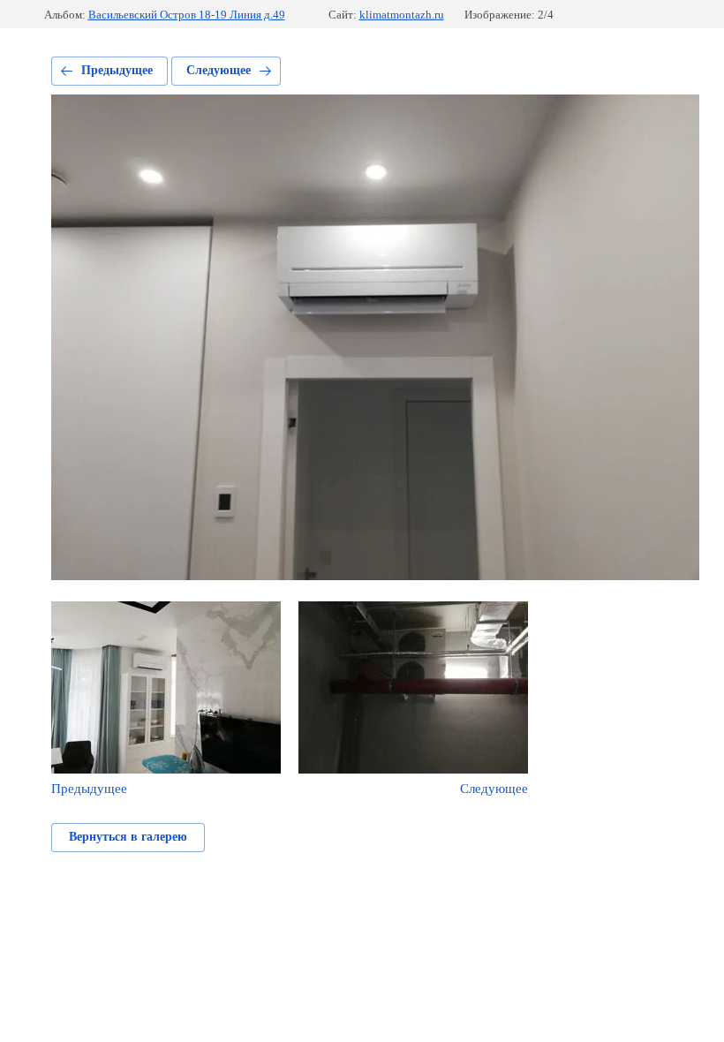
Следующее (218, 70)
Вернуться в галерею (128, 836)
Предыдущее (117, 70)
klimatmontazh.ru (401, 14)
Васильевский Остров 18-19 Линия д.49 (186, 14)
